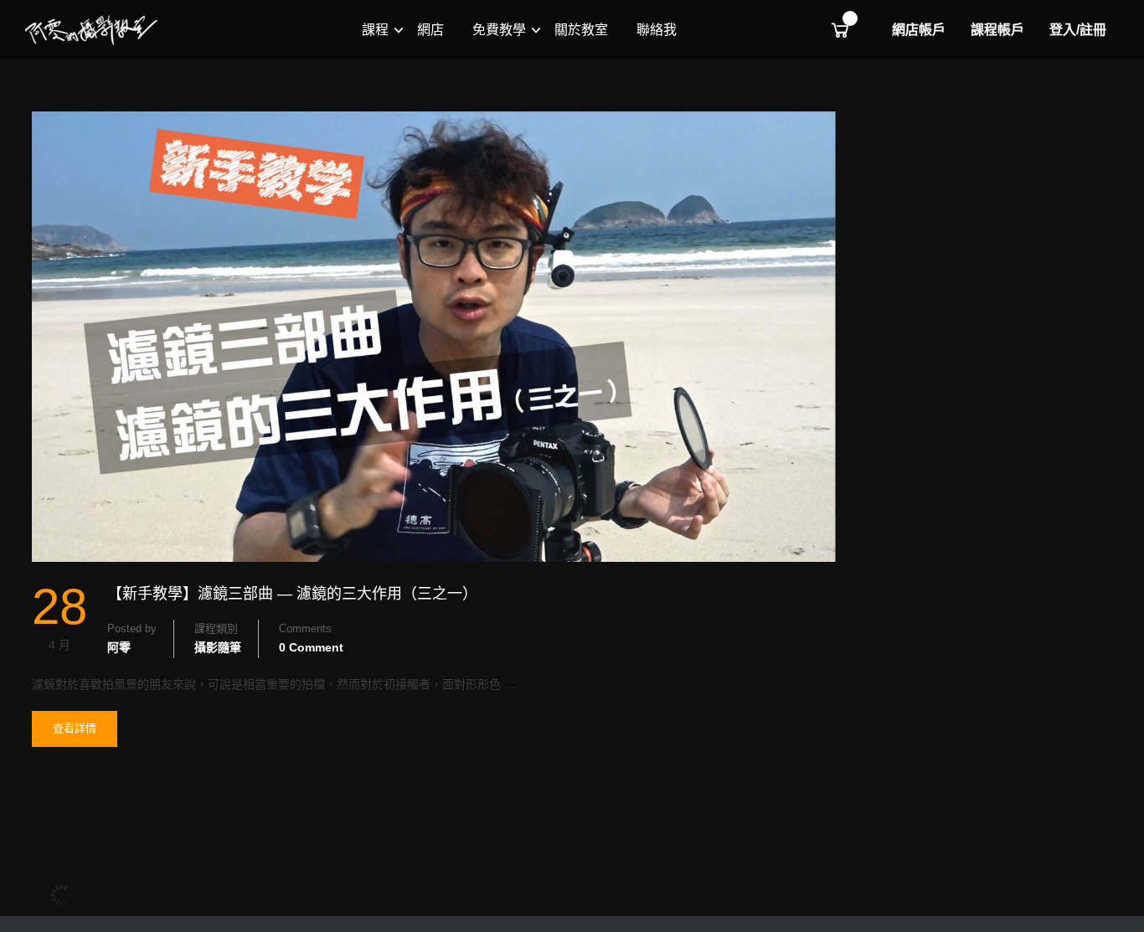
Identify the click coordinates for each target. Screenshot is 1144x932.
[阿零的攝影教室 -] (92, 30)
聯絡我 (656, 30)
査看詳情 (74, 734)
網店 (430, 30)
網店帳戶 (919, 30)
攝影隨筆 (217, 647)
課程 (375, 30)
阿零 (119, 647)
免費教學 (499, 30)
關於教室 (581, 30)
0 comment (311, 647)
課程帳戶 (997, 30)
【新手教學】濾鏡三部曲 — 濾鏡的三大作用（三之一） (292, 593)
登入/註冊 (1077, 30)
